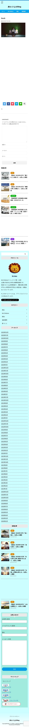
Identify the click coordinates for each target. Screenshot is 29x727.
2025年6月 (4, 350)
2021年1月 (4, 489)
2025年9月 (4, 341)
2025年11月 (4, 335)
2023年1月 (4, 418)
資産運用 (24, 11)
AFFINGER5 (17, 724)
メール (4, 150)
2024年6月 (4, 385)
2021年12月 (4, 456)
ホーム (3, 11)
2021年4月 (4, 480)
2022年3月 (4, 447)
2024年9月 (4, 376)
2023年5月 (4, 406)
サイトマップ (7, 681)
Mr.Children (10, 11)
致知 (18, 11)
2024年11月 (4, 370)
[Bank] (16, 103)
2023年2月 (4, 415)
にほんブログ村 (6, 687)
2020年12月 (4, 491)
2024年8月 (4, 379)
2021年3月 (4, 483)
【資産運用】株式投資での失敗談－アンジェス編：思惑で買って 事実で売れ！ (18, 211)
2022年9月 (4, 429)
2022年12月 (4, 421)
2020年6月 (4, 509)
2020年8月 (4, 503)
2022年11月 (4, 424)
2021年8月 (4, 468)
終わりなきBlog (14, 7)
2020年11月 (4, 494)
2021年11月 (4, 459)
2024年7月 (4, 382)
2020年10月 (4, 497)
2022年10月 (4, 427)
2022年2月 (4, 450)
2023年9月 (4, 403)
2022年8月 (4, 432)
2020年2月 (4, 521)
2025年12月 (4, 332)
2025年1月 (4, 365)
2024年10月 (4, 373)
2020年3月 (4, 518)
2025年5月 (4, 353)
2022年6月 (4, 438)
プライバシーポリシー (14, 716)
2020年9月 (4, 500)
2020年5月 (4, 512)
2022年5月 (4, 441)
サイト (3, 156)
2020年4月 (4, 515)
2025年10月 (4, 338)
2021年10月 (4, 462)
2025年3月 (4, 359)
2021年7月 (4, 471)
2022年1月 (4, 453)
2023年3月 (4, 412)
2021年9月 (4, 465)
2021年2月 (4, 486)
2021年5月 (4, 477)
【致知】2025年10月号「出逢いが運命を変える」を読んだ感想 (18, 572)
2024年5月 (4, 388)
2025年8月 (4, 344)
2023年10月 (4, 400)
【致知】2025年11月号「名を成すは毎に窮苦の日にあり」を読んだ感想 (18, 558)
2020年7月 (4, 506)
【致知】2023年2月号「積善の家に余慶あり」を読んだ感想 (19, 188)
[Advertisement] (14, 54)
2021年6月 (4, 474)
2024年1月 (4, 394)
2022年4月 (4, 444)
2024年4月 (4, 391)
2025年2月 (4, 362)
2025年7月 (4, 347)
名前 (3, 144)
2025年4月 (4, 356)
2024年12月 (4, 367)
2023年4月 (4, 409)
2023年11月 (4, 397)
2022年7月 (4, 435)
